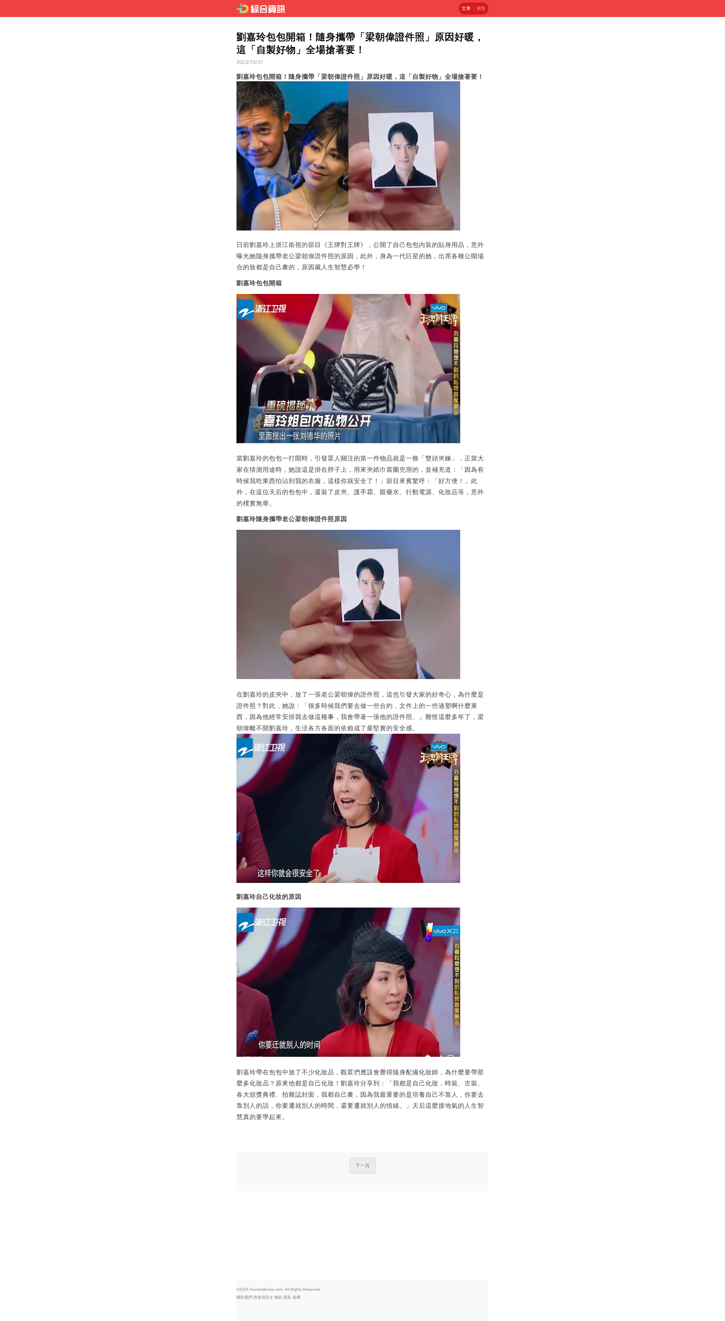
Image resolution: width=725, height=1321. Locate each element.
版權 (296, 1297)
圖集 (481, 8)
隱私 (287, 1297)
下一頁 (362, 1165)
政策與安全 (263, 1297)
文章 (466, 8)
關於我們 (244, 1297)
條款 (278, 1297)
